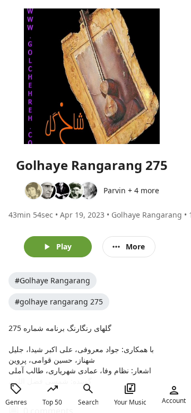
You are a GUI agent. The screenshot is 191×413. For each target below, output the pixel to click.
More (135, 246)
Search (88, 402)
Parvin (114, 190)
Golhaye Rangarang (146, 215)
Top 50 (52, 402)
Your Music (130, 402)
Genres (16, 402)
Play (64, 246)
